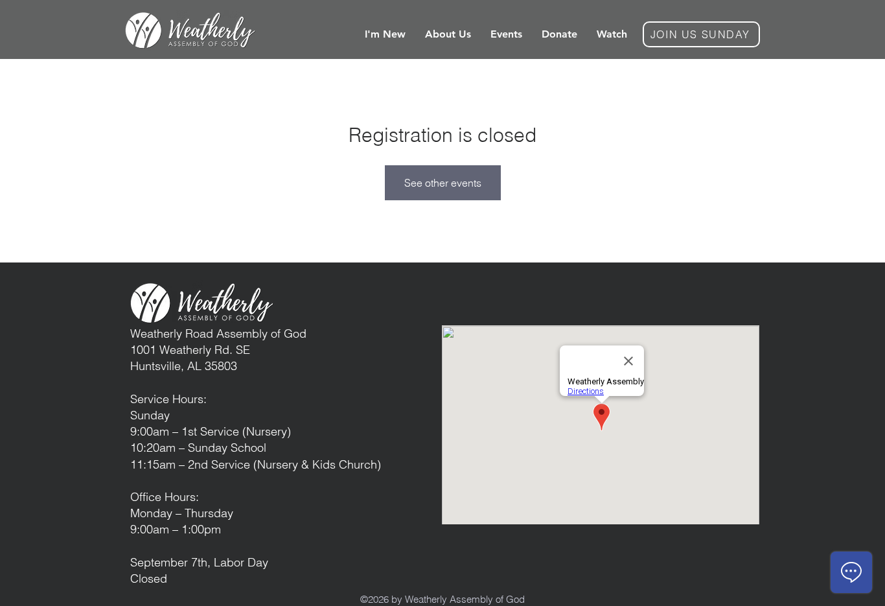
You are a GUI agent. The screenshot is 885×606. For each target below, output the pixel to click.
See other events (442, 182)
